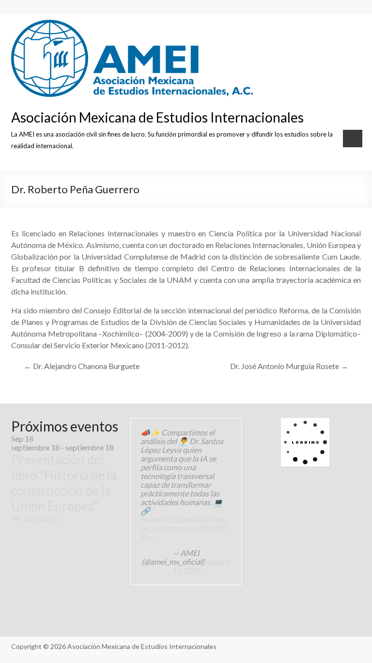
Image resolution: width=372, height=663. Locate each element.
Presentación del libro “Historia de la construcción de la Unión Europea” (64, 483)
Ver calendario (35, 518)
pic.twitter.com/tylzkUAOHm (183, 532)
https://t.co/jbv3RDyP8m (182, 519)
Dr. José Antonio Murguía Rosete (289, 365)
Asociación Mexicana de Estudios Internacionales (157, 117)
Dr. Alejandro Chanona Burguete (82, 365)
